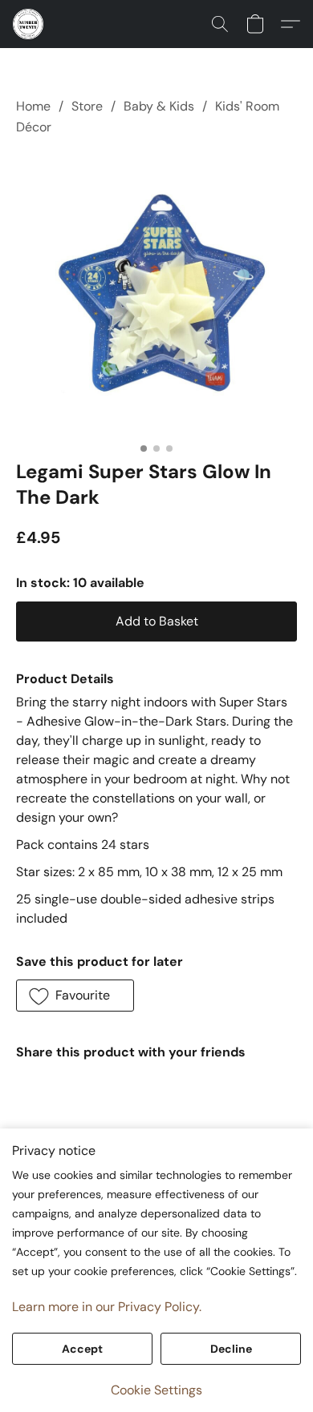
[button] (29, 24)
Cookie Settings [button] (156, 1390)
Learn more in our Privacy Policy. (106, 1306)
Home (33, 106)
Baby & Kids (159, 106)
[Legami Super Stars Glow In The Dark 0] (156, 295)
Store (87, 106)
